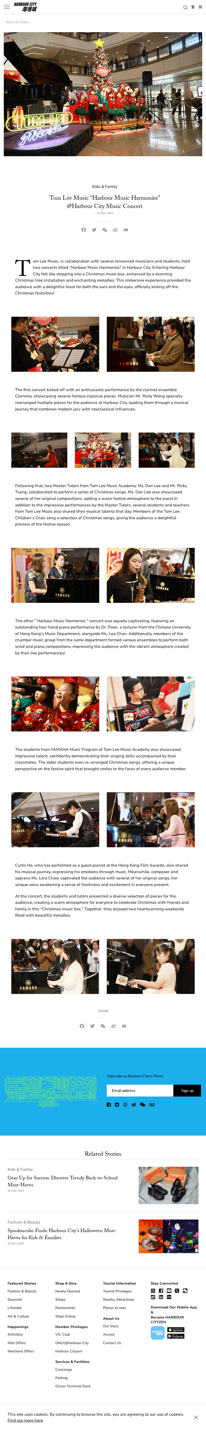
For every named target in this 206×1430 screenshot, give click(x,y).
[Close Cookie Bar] (195, 1417)
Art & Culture (18, 1316)
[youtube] (169, 1290)
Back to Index (17, 22)
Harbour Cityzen (68, 1351)
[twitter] (117, 1106)
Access (109, 1334)
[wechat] (142, 1106)
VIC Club (62, 1334)
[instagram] (125, 1106)
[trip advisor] (152, 1106)
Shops (60, 1299)
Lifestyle (15, 1307)
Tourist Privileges (117, 1291)
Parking (61, 1377)
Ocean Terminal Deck (73, 1386)
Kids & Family (20, 1169)
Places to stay (114, 1307)
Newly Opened (67, 1291)
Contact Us (112, 1343)
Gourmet (15, 1299)
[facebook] (109, 1106)
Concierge (63, 1369)
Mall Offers (17, 1343)
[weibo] (134, 1106)
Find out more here (25, 1420)
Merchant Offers (21, 1351)
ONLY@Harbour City (72, 1343)
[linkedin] (161, 1296)
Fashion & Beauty (24, 1222)
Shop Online (65, 1316)
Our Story (111, 1326)
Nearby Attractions (118, 1299)
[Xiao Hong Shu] (169, 1296)
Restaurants (65, 1307)
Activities (15, 1334)
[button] (185, 6)
